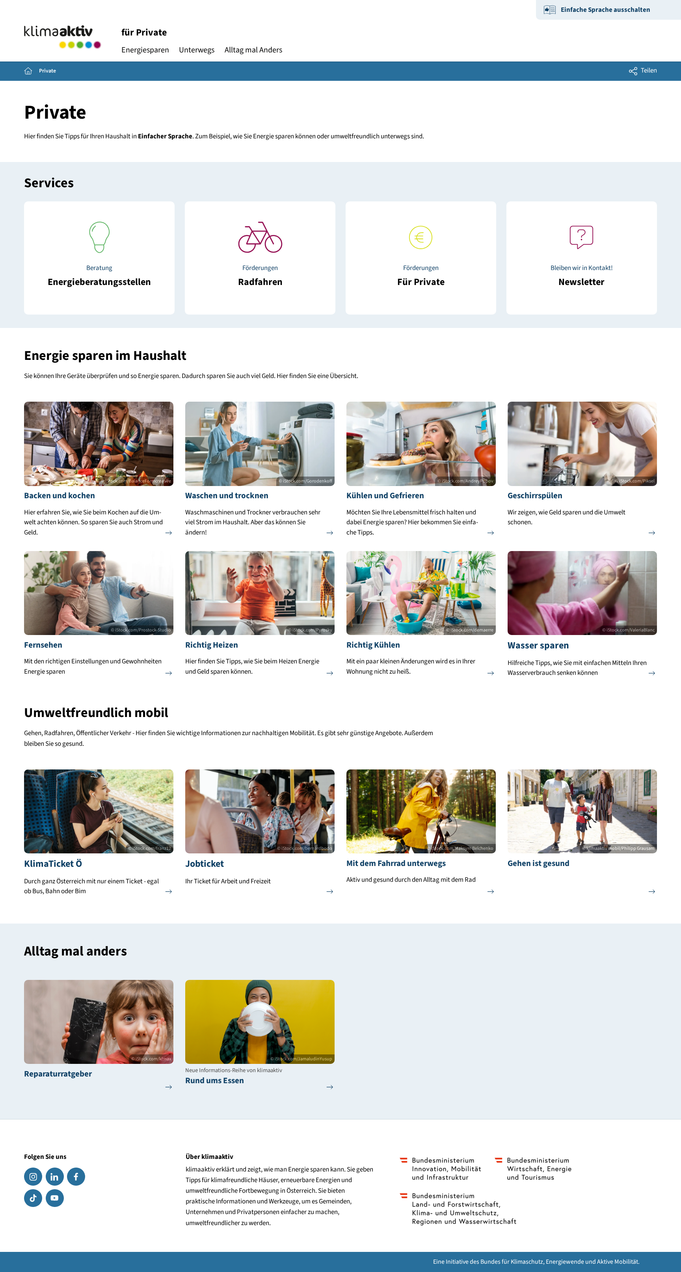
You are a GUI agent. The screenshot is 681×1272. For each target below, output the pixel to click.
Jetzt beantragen (421, 276)
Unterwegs (196, 50)
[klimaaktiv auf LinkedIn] (55, 1177)
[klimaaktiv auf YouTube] (55, 1198)
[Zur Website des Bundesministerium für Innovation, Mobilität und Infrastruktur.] (440, 1168)
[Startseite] (62, 37)
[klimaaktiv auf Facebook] (76, 1177)
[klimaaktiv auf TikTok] (33, 1198)
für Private (144, 32)
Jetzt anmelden (582, 276)
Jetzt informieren (99, 276)
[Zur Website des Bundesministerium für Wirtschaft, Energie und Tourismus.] (533, 1168)
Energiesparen (145, 50)
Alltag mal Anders (253, 50)
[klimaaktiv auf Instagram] (33, 1177)
